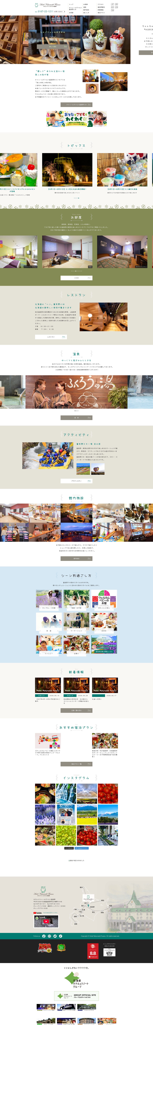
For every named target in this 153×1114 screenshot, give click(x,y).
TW (112, 10)
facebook (43, 936)
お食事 (85, 4)
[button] (71, 61)
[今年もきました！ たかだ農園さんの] (87, 835)
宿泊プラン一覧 (76, 764)
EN (116, 4)
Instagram (49, 936)
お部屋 (71, 13)
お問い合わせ (58, 11)
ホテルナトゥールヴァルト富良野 (48, 5)
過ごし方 (86, 13)
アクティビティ (76, 481)
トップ (71, 4)
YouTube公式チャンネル (50, 912)
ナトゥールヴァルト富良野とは (75, 8)
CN (116, 7)
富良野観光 (101, 7)
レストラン (51, 337)
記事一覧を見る (76, 710)
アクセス (100, 4)
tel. (44, 11)
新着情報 (100, 10)
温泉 (84, 7)
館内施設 (86, 10)
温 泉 (76, 418)
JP (112, 4)
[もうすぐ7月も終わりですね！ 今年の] (66, 794)
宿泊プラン (101, 13)
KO (112, 7)
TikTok (60, 936)
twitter (55, 936)
